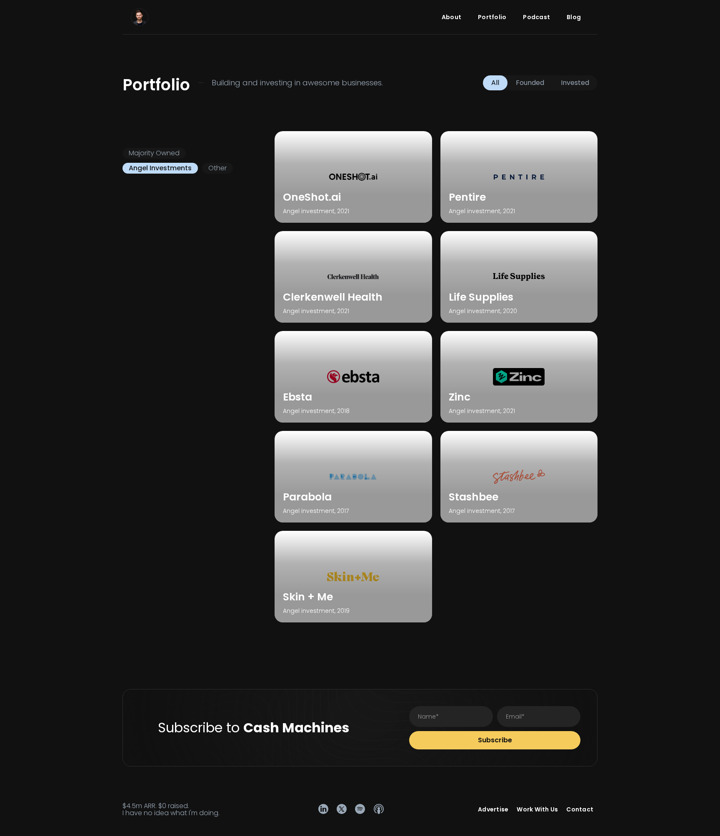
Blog (574, 17)
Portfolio (492, 17)
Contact (579, 809)
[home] (139, 17)
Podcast (536, 17)
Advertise (493, 809)
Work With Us (537, 809)
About (451, 17)
